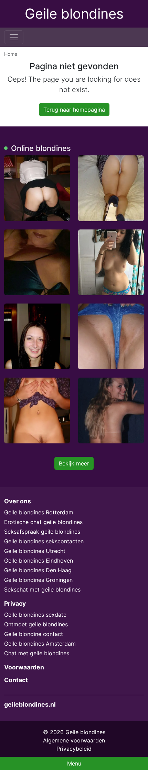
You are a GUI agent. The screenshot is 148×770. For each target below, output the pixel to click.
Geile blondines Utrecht (34, 550)
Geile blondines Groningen (38, 579)
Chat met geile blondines (36, 653)
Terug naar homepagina (74, 109)
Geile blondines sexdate (35, 614)
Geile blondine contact (33, 633)
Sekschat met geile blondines (42, 589)
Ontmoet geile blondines (36, 624)
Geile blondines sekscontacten (44, 541)
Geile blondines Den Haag (38, 570)
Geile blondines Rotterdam (38, 512)
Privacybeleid (74, 748)
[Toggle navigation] (13, 37)
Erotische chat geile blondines (43, 522)
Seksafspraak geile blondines (42, 531)
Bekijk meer (74, 463)
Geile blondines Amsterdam (40, 643)
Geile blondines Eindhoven (38, 560)
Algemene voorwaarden (74, 740)
